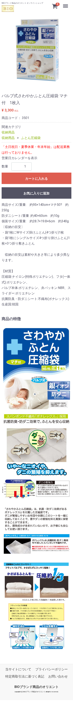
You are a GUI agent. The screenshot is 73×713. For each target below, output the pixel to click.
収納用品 (8, 132)
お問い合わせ (58, 676)
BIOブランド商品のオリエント (36, 687)
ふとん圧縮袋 (31, 138)
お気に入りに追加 (36, 193)
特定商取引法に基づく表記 (24, 676)
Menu (66, 4)
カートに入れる (36, 179)
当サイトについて (18, 669)
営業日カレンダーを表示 (19, 158)
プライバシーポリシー (51, 669)
